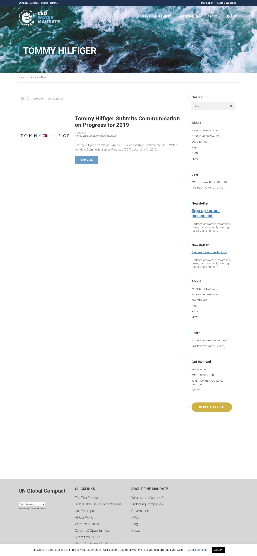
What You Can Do (87, 524)
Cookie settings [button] (197, 549)
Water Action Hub (203, 375)
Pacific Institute (49, 3)
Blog (195, 153)
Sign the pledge (211, 407)
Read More (86, 159)
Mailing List (207, 3)
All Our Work (84, 517)
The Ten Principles (88, 498)
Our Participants (86, 511)
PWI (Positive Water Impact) (208, 187)
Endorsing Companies (205, 136)
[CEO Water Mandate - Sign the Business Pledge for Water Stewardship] (39, 18)
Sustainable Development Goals (98, 504)
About (212, 16)
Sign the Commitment (154, 16)
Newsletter (199, 369)
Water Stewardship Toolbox (209, 182)
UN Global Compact (28, 3)
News (195, 158)
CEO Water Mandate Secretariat (95, 136)
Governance (199, 141)
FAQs (194, 147)
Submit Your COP (87, 537)
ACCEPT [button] (218, 549)
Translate (41, 508)
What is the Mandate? (205, 130)
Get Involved (189, 16)
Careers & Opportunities (92, 530)
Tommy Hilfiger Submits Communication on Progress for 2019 (127, 121)
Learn (230, 16)
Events (196, 390)
